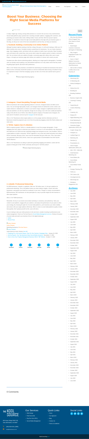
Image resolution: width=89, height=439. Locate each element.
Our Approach (67, 6)
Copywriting (73, 105)
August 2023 (73, 282)
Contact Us (52, 421)
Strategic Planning (75, 169)
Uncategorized (74, 177)
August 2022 (73, 313)
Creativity (72, 112)
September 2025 (74, 217)
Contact (83, 6)
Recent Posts (11, 220)
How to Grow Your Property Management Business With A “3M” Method (26, 237)
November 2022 (74, 305)
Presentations (73, 143)
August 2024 (73, 250)
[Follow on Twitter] (75, 413)
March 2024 (73, 263)
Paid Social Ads (31, 415)
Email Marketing (74, 120)
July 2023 (72, 284)
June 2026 (73, 193)
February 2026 (74, 204)
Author (9, 218)
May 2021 (72, 352)
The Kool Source (23, 227)
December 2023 (74, 271)
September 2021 (74, 341)
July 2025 (72, 222)
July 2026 (72, 191)
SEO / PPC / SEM (75, 150)
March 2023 (73, 295)
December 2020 (74, 365)
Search (80, 31)
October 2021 (73, 339)
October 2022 (73, 308)
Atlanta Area (73, 88)
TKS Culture (73, 174)
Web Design (73, 179)
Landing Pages (74, 135)
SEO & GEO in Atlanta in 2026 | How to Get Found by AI (75, 69)
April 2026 (73, 198)
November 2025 (74, 211)
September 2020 (74, 373)
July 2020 (72, 378)
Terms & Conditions (54, 423)
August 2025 (73, 219)
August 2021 (73, 344)
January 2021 (73, 362)
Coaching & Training (75, 100)
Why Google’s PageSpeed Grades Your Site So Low (75, 54)
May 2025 (72, 227)
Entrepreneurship (74, 122)
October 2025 (73, 214)
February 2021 (74, 360)
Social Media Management (33, 421)
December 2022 (74, 302)
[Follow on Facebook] (71, 413)
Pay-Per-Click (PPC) (32, 418)
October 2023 (73, 276)
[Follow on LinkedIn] (81, 413)
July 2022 (72, 315)
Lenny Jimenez (11, 225)
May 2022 (72, 321)
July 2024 (72, 253)
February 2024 (74, 266)
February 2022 (74, 328)
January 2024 (73, 269)
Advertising (73, 78)
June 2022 (73, 318)
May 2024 (72, 258)
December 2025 (74, 209)
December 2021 (74, 334)
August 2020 (73, 375)
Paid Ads (72, 140)
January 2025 (73, 237)
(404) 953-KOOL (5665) (12, 426)
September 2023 (74, 279)
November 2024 (74, 243)
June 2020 (73, 380)
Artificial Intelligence (75, 83)
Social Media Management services (42, 214)
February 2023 (74, 297)
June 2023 (73, 287)
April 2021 (73, 354)
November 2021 (74, 336)
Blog (76, 6)
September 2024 (74, 248)
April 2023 (73, 292)
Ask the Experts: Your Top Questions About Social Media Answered (25, 235)
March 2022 (73, 326)
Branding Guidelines (75, 93)
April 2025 (73, 230)
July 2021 (72, 347)
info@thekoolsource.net (11, 429)
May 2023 (72, 289)
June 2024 (73, 256)
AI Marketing (73, 81)
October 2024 (73, 245)
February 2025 (74, 235)
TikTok (72, 172)
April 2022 (73, 323)
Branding (72, 90)
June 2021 (73, 349)
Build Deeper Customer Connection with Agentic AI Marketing (75, 48)
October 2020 (73, 370)
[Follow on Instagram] (78, 413)
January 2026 (73, 206)
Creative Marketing (75, 107)
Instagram (31, 114)
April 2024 (73, 261)
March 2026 (73, 201)
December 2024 (74, 240)
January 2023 (73, 300)
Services (58, 6)
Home (49, 6)
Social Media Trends (75, 164)
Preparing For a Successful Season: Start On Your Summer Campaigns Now (28, 233)
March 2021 (73, 357)
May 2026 (72, 196)
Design (72, 115)
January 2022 (73, 331)
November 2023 (74, 274)
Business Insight (74, 98)
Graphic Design (74, 130)
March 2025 (73, 232)
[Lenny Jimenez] (11, 223)
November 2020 (74, 367)
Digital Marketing (74, 117)
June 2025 (73, 224)
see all (25, 231)
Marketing (72, 137)
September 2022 (74, 310)
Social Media (73, 157)
